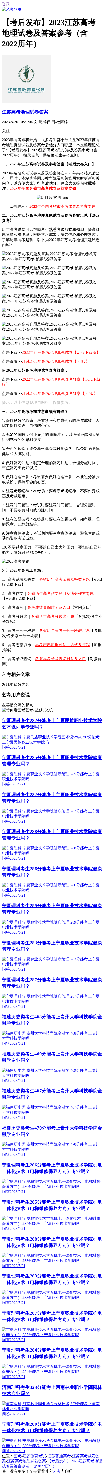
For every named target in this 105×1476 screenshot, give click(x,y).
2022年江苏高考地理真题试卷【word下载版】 (61, 352)
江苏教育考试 (34, 1456)
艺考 (17, 1456)
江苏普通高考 (59, 1456)
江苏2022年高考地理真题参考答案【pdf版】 (59, 393)
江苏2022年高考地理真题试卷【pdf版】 (56, 361)
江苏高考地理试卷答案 (25, 111)
